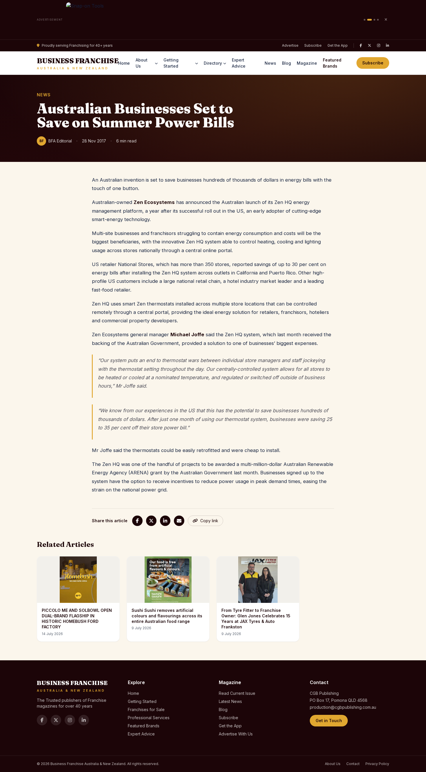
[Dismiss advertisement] (385, 19)
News (270, 63)
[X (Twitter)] (369, 45)
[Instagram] (378, 45)
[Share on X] (151, 521)
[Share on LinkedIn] (165, 521)
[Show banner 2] (369, 20)
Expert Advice (238, 62)
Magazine (307, 63)
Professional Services (149, 717)
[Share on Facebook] (137, 521)
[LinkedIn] (387, 45)
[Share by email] (179, 521)
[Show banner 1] (364, 20)
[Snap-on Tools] (213, 19)
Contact (353, 764)
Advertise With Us (236, 733)
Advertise (290, 45)
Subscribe (313, 45)
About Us (142, 62)
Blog (286, 63)
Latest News (230, 701)
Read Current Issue (237, 693)
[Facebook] (361, 45)
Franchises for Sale (146, 709)
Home (124, 63)
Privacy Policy (377, 764)
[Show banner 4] (378, 20)
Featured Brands (332, 62)
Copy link (209, 520)
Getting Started (171, 62)
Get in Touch (329, 720)
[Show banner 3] (374, 20)
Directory (213, 63)
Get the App (337, 45)
